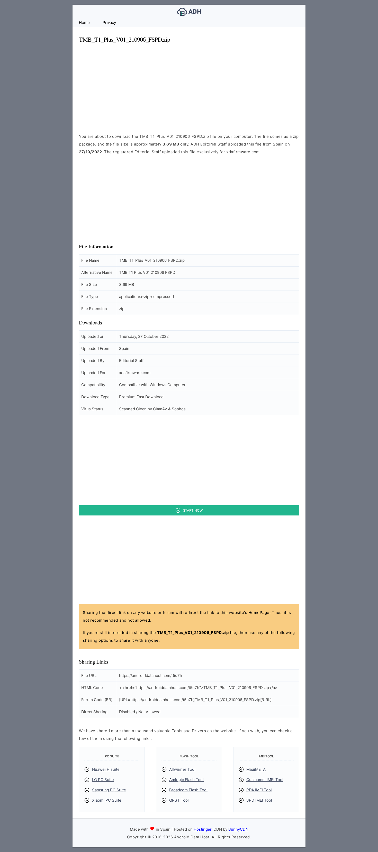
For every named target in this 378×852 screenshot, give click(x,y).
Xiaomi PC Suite (106, 800)
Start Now (193, 510)
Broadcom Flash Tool (188, 789)
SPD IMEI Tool (259, 800)
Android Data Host (189, 12)
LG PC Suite (103, 779)
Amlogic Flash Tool (186, 779)
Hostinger (202, 829)
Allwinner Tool (182, 769)
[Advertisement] (189, 84)
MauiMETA (256, 769)
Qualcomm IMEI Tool (264, 779)
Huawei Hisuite (106, 769)
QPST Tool (179, 800)
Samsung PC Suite (109, 789)
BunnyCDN (238, 829)
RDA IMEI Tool (259, 789)
